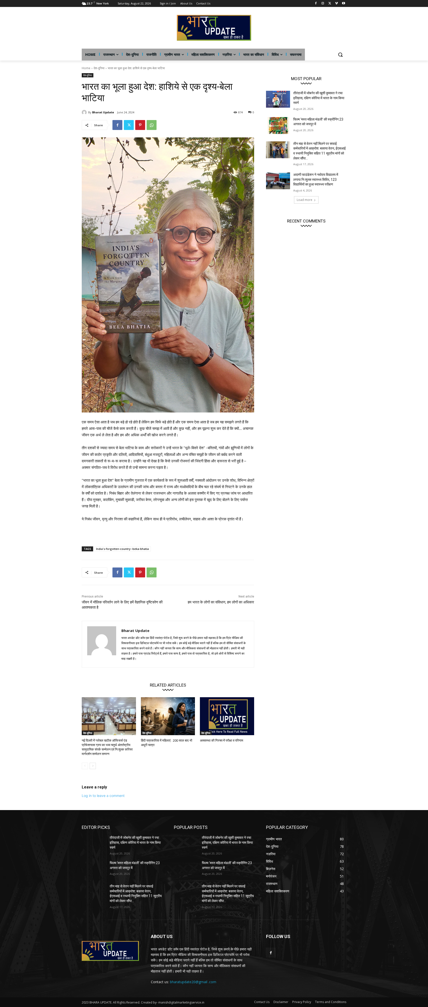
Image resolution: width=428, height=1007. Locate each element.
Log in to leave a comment (103, 795)
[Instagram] (323, 3)
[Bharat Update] (85, 112)
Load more (304, 200)
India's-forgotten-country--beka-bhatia (122, 549)
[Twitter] (330, 3)
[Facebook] (316, 3)
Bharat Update (103, 112)
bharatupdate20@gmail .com (193, 981)
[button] (340, 55)
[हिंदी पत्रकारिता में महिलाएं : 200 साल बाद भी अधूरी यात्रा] (168, 716)
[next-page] (93, 766)
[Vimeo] (336, 3)
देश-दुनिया (99, 68)
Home (86, 68)
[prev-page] (85, 766)
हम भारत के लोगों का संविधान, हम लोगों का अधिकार (221, 602)
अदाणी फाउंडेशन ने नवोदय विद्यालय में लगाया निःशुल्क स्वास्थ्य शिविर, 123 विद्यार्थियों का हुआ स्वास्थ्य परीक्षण (315, 179)
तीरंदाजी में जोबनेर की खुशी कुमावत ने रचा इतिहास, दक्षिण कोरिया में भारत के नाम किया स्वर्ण (318, 98)
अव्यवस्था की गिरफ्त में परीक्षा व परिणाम (221, 740)
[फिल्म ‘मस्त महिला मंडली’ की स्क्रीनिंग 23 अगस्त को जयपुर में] (278, 125)
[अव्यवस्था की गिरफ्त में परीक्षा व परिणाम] (227, 716)
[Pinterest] (140, 125)
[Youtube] (343, 3)
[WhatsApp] (152, 125)
